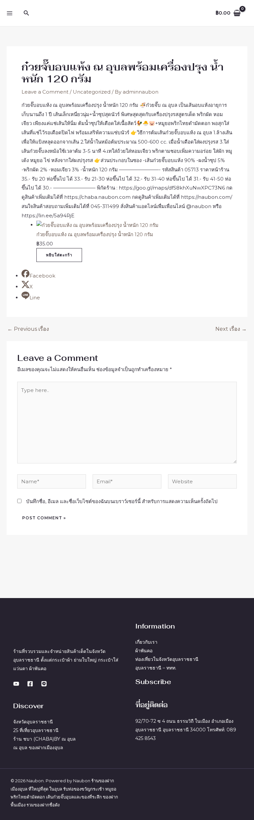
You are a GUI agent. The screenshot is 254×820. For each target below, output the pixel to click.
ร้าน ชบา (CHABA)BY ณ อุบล (44, 739)
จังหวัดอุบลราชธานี (33, 722)
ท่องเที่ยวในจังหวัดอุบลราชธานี (166, 659)
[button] (26, 13)
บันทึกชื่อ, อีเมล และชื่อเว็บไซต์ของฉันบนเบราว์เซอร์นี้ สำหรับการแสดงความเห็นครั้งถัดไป (122, 501)
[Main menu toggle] (10, 13)
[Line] (44, 684)
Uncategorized (91, 92)
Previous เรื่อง (28, 329)
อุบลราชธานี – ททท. (155, 668)
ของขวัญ (82, 789)
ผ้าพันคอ (143, 651)
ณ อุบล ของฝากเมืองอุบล (38, 748)
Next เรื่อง (231, 329)
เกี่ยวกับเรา (146, 642)
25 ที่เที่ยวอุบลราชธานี (36, 730)
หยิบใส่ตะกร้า (59, 254)
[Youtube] (16, 684)
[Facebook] (30, 684)
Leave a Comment (44, 92)
